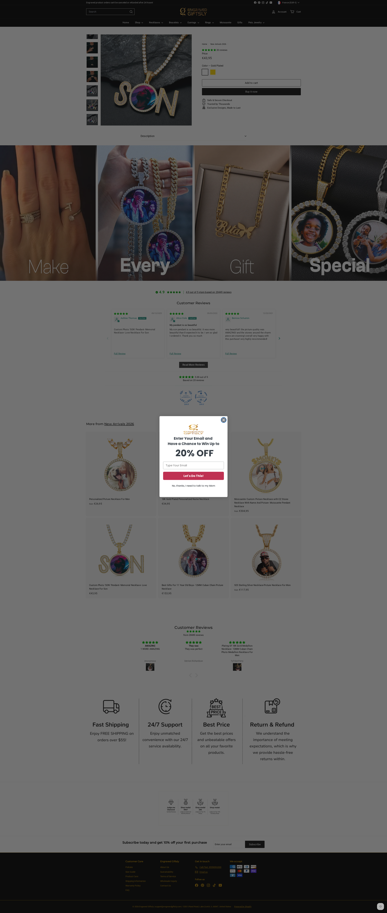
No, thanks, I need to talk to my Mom (193, 485)
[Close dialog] (223, 420)
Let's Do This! (193, 476)
